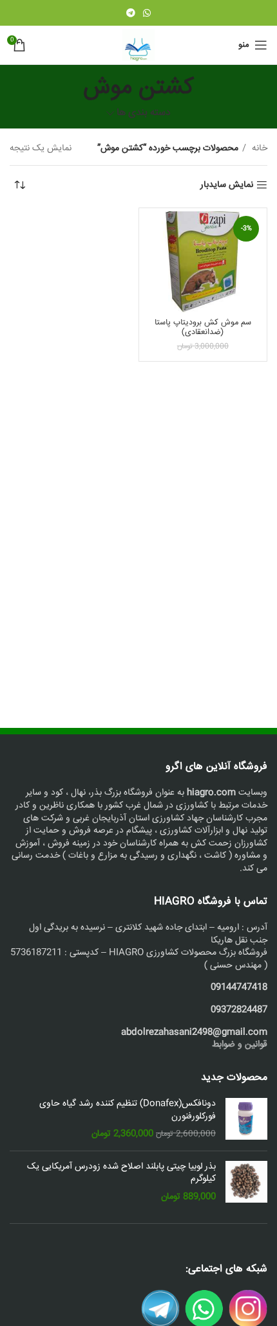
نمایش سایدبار (226, 185)
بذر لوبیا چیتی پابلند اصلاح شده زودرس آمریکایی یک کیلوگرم (121, 1173)
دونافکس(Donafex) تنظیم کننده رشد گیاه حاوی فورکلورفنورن (127, 1110)
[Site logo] (138, 46)
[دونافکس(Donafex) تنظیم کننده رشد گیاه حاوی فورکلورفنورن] (246, 1119)
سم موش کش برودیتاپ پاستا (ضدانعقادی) (203, 327)
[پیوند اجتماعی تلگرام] (130, 12)
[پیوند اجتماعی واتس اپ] (147, 12)
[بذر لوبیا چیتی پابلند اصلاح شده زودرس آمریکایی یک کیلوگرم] (246, 1182)
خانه (258, 148)
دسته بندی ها (144, 113)
